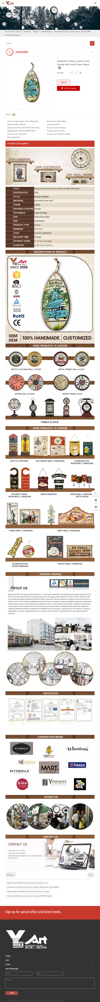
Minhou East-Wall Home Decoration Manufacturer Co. (28, 883)
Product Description (18, 143)
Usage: (10, 128)
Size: (9, 137)
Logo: (9, 134)
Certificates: (51, 124)
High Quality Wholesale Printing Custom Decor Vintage (28, 891)
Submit (12, 993)
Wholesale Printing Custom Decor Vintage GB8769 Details (29, 896)
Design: (50, 128)
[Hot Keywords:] (92, 43)
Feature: (50, 134)
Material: (10, 131)
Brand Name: (52, 121)
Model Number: (13, 124)
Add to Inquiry (70, 88)
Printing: (50, 131)
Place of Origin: (13, 121)
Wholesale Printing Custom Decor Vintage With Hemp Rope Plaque (33, 887)
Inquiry (64, 82)
